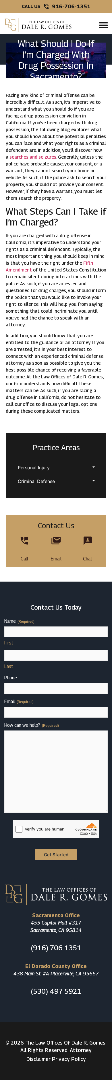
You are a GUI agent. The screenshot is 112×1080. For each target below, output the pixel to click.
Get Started (56, 854)
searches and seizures (32, 157)
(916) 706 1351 (56, 948)
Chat (87, 559)
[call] (24, 541)
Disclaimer (38, 1059)
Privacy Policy (69, 1059)
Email (56, 559)
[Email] (56, 541)
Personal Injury (34, 467)
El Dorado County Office (56, 966)
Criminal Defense (36, 481)
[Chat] (87, 541)
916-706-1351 (71, 6)
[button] (103, 25)
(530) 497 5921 (56, 991)
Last (8, 666)
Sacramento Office (56, 915)
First (8, 643)
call (24, 559)
